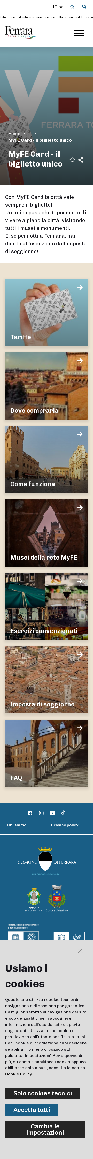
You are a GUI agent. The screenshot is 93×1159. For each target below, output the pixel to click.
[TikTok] (63, 813)
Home (14, 133)
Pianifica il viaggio (30, 133)
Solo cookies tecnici (42, 1093)
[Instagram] (41, 813)
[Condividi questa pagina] (80, 159)
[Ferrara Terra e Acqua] (23, 32)
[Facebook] (30, 813)
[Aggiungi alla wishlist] (72, 159)
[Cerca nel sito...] (84, 7)
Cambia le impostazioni (45, 1129)
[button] (58, 7)
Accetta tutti (31, 1109)
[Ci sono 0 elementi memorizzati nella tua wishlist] (72, 6)
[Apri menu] (79, 33)
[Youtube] (52, 813)
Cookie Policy (18, 1074)
